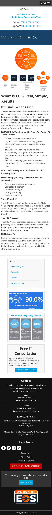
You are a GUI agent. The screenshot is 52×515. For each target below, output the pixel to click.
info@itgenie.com (29, 400)
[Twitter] (8, 448)
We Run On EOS (17, 283)
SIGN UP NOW (26, 482)
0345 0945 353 (30, 22)
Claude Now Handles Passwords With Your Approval (26, 432)
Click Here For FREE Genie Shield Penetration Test (26, 15)
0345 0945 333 (31, 26)
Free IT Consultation (26, 370)
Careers (14, 278)
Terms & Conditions (26, 461)
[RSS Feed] (19, 448)
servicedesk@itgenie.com (29, 411)
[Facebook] (3, 448)
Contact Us (15, 272)
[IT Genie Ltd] (26, 9)
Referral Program (17, 266)
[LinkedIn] (14, 448)
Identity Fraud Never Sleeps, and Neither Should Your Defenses (26, 422)
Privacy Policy (26, 457)
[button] (45, 3)
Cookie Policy (26, 453)
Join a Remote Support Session (26, 466)
